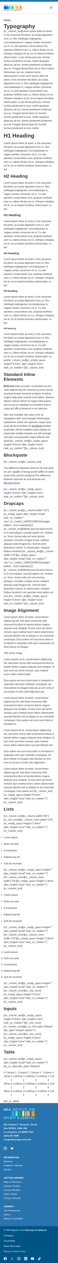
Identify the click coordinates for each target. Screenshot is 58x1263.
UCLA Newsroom (12, 1210)
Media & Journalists (13, 1218)
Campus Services (12, 1198)
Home (7, 20)
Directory (8, 1161)
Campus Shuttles (12, 1190)
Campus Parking (12, 1186)
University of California (36, 1230)
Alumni (7, 1214)
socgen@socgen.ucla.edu (17, 1139)
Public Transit (10, 1194)
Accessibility (9, 1241)
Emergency (9, 1235)
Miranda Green (12, 483)
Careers (8, 1169)
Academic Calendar (13, 1165)
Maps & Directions (12, 1182)
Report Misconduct (12, 1246)
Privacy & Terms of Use (14, 1251)
